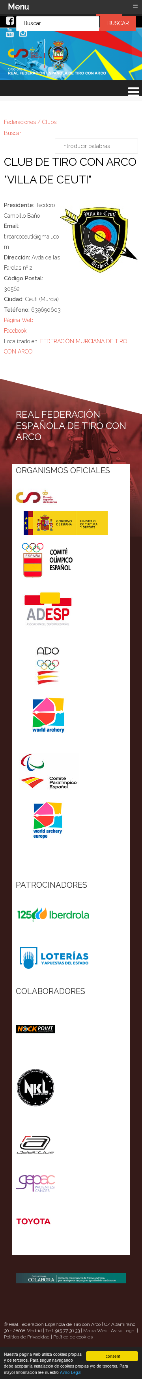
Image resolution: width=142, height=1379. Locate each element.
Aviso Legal (70, 1372)
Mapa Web (95, 1330)
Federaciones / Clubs (30, 122)
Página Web (18, 320)
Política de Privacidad (27, 1337)
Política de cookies (73, 1337)
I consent (111, 1356)
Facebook (15, 331)
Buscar (12, 133)
